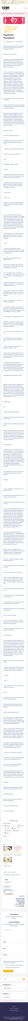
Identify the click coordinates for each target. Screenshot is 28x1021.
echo (6, 879)
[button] (8, 882)
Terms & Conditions (14, 1010)
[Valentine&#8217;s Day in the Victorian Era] (17, 848)
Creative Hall (7, 27)
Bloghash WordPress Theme (16, 1018)
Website (5, 954)
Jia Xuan (13, 872)
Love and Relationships (10, 29)
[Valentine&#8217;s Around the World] (7, 859)
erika (9, 872)
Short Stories (7, 31)
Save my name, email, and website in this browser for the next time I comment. (13, 962)
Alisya (5, 872)
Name (5, 941)
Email (5, 948)
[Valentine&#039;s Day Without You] (7, 848)
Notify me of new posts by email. (12, 967)
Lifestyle (15, 27)
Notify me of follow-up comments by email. (15, 965)
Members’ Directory (14, 1008)
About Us (14, 1006)
